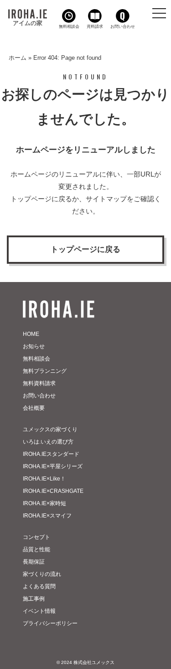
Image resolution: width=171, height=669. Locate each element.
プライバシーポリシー (50, 623)
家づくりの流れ (42, 574)
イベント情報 (39, 611)
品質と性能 (36, 549)
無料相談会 (69, 26)
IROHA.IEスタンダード (51, 454)
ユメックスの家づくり (50, 429)
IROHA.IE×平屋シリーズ (53, 466)
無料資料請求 (39, 383)
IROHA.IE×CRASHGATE (53, 491)
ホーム (17, 57)
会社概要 (34, 408)
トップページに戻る (85, 249)
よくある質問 (39, 586)
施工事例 (34, 599)
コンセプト (36, 537)
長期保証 (34, 562)
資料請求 (95, 26)
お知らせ (34, 346)
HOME (31, 334)
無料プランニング (45, 371)
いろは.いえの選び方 (48, 442)
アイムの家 (27, 23)
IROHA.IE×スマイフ (47, 515)
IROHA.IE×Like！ (44, 479)
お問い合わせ (122, 26)
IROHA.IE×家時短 (44, 503)
